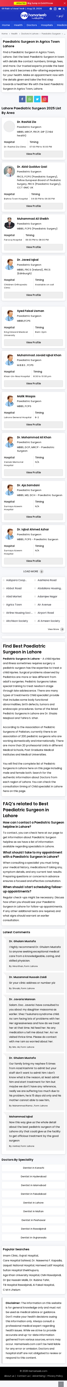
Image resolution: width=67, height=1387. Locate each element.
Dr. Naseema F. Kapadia (47, 1260)
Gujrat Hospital (28, 1255)
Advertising (38, 1376)
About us (9, 1376)
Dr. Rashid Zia (26, 122)
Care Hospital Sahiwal (17, 1260)
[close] (64, 3)
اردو (60, 16)
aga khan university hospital (21, 1275)
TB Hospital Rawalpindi (17, 1285)
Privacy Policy (55, 1376)
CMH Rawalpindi (50, 1275)
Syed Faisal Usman (30, 311)
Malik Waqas (26, 396)
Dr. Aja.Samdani (28, 485)
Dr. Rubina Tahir (39, 1280)
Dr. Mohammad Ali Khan (34, 437)
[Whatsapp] (30, 99)
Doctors (32, 25)
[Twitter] (37, 99)
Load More (31, 571)
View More (53, 629)
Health (18, 25)
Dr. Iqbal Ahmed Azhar (33, 529)
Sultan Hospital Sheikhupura (20, 1270)
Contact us (23, 1376)
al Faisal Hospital (43, 1285)
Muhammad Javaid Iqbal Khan (39, 355)
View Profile (33, 154)
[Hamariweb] (33, 16)
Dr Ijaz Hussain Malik (15, 1280)
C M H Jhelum (11, 1290)
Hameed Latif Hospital (49, 1265)
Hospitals (47, 25)
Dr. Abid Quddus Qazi (32, 167)
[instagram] (44, 99)
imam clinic (10, 1255)
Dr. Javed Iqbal (28, 260)
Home (6, 25)
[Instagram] (55, 8)
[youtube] (59, 8)
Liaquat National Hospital (18, 1265)
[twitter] (63, 8)
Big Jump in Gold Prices (34, 3)
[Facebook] (22, 99)
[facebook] (50, 8)
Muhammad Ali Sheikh (33, 219)
